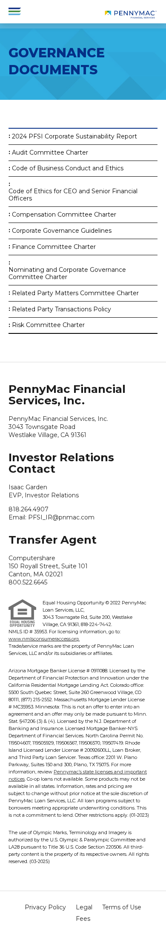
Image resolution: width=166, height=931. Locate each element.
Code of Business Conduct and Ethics (67, 168)
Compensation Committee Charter (64, 214)
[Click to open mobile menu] (15, 10)
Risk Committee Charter (48, 325)
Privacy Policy (45, 907)
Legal (84, 907)
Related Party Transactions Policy (61, 309)
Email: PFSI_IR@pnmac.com (51, 517)
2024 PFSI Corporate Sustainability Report (74, 136)
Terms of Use (121, 907)
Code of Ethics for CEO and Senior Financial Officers (73, 195)
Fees (83, 919)
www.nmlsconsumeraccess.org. (44, 639)
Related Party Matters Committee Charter (75, 293)
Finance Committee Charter (54, 247)
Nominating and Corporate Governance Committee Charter (67, 273)
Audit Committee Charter (50, 152)
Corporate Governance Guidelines (62, 230)
